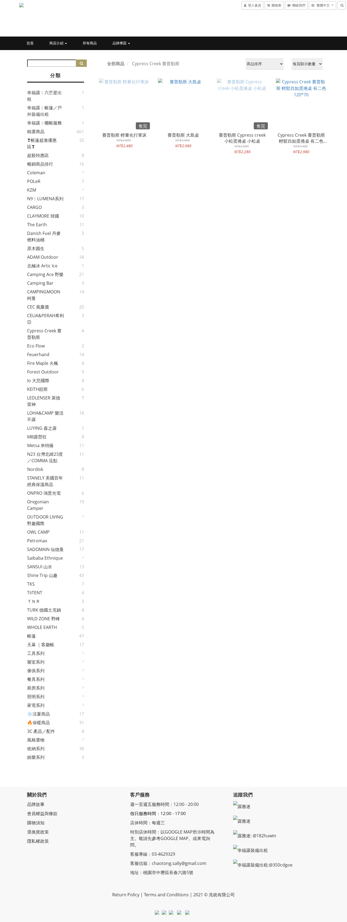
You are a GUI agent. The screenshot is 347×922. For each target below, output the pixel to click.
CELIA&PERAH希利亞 (45, 319)
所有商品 (90, 43)
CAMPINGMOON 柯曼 (43, 295)
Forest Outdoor (43, 372)
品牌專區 (120, 43)
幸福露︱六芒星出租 (44, 96)
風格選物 (35, 740)
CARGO (34, 207)
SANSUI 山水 (39, 567)
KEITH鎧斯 (37, 389)
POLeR (33, 181)
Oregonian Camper (38, 505)
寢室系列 (35, 662)
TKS (31, 584)
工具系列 (35, 653)
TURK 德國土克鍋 (44, 610)
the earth (37, 225)
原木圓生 (35, 248)
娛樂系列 (35, 757)
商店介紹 (56, 43)
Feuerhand (38, 354)
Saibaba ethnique (45, 558)
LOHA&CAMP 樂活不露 (45, 416)
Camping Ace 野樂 (45, 274)
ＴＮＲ (33, 601)
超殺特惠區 (38, 155)
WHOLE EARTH (42, 627)
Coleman (36, 173)
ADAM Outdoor (42, 257)
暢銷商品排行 (40, 164)
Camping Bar (40, 283)
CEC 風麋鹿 (38, 307)
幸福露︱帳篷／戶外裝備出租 (44, 111)
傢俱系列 (35, 671)
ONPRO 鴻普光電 (44, 493)
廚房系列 (35, 688)
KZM (31, 190)
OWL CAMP (38, 532)
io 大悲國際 (38, 380)
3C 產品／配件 (41, 731)
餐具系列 (35, 679)
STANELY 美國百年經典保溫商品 (45, 481)
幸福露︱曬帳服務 (44, 123)
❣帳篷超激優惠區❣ (42, 143)
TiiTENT (34, 593)
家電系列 (35, 705)
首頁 (30, 43)
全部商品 (115, 64)
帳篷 (31, 636)
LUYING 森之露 (42, 428)
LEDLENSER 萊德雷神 (43, 401)
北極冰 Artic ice (42, 266)
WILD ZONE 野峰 (43, 619)
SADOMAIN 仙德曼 (45, 549)
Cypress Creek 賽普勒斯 (44, 334)
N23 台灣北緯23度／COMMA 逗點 (45, 457)
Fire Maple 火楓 (42, 363)
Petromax (37, 541)
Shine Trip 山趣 (42, 575)
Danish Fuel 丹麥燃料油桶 (44, 236)
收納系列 (35, 749)
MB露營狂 (37, 437)
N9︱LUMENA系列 (45, 199)
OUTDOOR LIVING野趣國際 (45, 520)
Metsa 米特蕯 (40, 445)
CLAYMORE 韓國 (43, 216)
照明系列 (35, 697)
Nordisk (35, 469)
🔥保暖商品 (38, 723)
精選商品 (35, 131)
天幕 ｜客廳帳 (40, 645)
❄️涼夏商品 (38, 714)
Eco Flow (36, 346)
